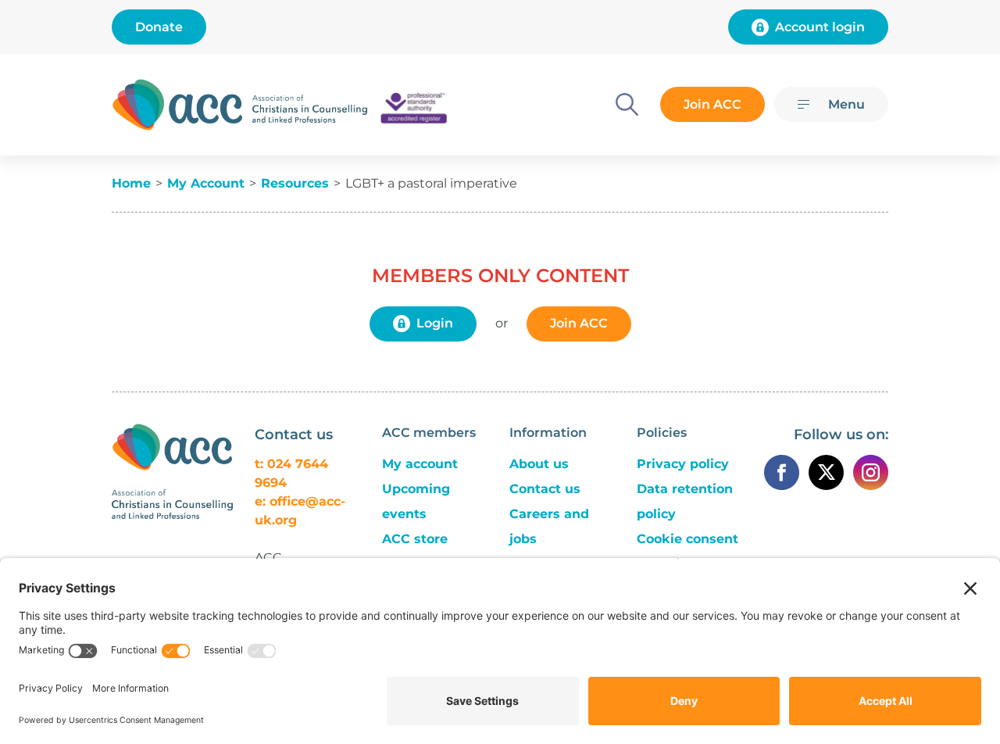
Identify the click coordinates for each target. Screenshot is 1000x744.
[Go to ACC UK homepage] (177, 105)
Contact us (544, 488)
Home (131, 183)
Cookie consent (687, 538)
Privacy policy (683, 463)
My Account (206, 183)
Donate (159, 27)
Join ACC (712, 104)
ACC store (415, 538)
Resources (295, 183)
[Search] (627, 104)
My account (420, 463)
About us (539, 463)
